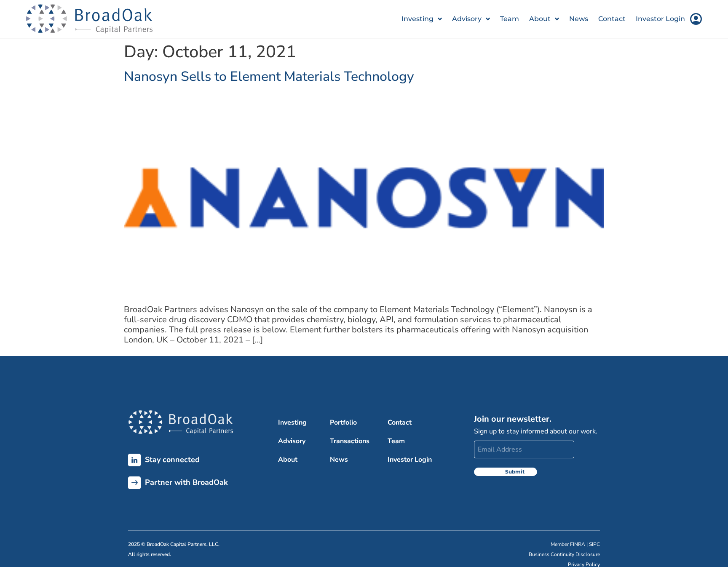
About (540, 19)
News (578, 19)
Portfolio (343, 422)
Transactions (349, 441)
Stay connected (170, 460)
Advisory (467, 19)
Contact (612, 19)
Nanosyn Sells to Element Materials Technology (269, 76)
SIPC (594, 544)
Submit (515, 471)
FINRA (577, 544)
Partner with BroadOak (184, 482)
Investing (417, 19)
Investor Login (660, 19)
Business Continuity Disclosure (564, 554)
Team (509, 19)
